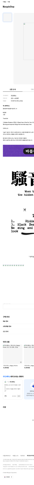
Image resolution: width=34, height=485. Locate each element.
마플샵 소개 (15, 455)
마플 (9, 2)
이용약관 (22, 455)
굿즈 (12, 98)
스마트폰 (16, 98)
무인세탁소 (13, 95)
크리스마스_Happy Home (10, 365)
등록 (19, 396)
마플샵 (4, 2)
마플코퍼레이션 (6, 455)
